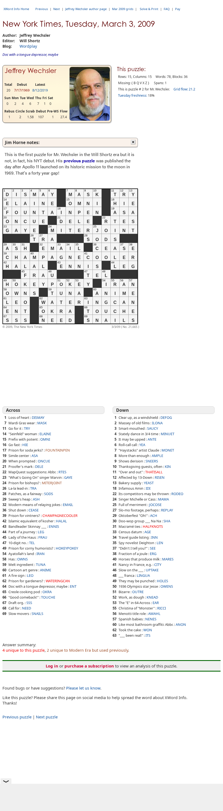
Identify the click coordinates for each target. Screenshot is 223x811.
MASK (42, 422)
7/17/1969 (22, 90)
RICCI (161, 608)
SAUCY (152, 428)
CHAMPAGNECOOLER (60, 515)
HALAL (61, 521)
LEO (30, 575)
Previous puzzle (17, 716)
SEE (153, 548)
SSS (29, 602)
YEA (142, 444)
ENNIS (54, 526)
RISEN (160, 477)
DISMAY (38, 417)
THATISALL (154, 471)
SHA (166, 521)
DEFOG (166, 417)
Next (56, 9)
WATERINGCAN (58, 580)
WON (147, 629)
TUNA (40, 564)
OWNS (22, 559)
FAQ (167, 9)
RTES (62, 471)
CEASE (34, 510)
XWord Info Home (16, 9)
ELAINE (45, 433)
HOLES (162, 580)
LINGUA (143, 575)
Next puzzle (47, 716)
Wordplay (28, 46)
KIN (168, 466)
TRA (33, 488)
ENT (73, 586)
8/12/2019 (40, 90)
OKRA (47, 591)
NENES (150, 619)
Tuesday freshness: (132, 95)
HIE (25, 444)
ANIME (45, 570)
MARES (168, 559)
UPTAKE (152, 570)
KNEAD (152, 597)
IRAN (40, 553)
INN (154, 537)
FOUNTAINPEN (57, 450)
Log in (52, 666)
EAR (156, 602)
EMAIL (68, 504)
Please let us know (83, 688)
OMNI (45, 439)
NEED (26, 608)
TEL (32, 542)
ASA (35, 455)
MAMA (163, 499)
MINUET (167, 433)
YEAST (149, 482)
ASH (36, 499)
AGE (147, 531)
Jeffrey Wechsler (30, 71)
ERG (153, 553)
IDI (148, 488)
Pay (177, 9)
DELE (39, 466)
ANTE (152, 439)
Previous (41, 9)
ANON (181, 624)
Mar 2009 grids (122, 9)
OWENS (166, 586)
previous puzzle (79, 160)
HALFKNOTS (153, 526)
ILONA (157, 422)
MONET (168, 450)
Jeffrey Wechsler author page (86, 9)
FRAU (42, 537)
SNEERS (151, 461)
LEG (41, 531)
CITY (157, 564)
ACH (153, 515)
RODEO (177, 493)
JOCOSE (155, 504)
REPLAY (167, 510)
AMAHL (154, 613)
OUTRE (138, 591)
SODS (48, 493)
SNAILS (37, 613)
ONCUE (44, 461)
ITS (147, 635)
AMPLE (157, 455)
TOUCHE (48, 597)
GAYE (68, 477)
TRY (27, 428)
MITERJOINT (52, 482)
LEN (160, 542)
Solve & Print (149, 9)
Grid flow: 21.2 (184, 89)
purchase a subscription (89, 666)
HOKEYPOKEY (67, 548)
